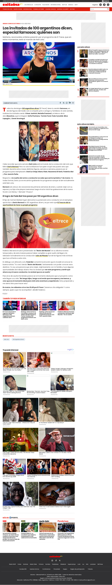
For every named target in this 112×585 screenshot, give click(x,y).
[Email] (73, 103)
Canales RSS (22, 569)
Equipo (65, 569)
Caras (19, 564)
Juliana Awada (50, 9)
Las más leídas (83, 47)
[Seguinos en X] (108, 4)
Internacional (56, 5)
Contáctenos (46, 569)
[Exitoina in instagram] (100, 4)
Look (79, 564)
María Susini (18, 9)
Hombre (47, 564)
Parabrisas (55, 564)
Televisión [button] (45, 5)
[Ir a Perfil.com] (105, 1)
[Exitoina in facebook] (104, 4)
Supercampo (72, 564)
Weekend (63, 564)
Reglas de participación (77, 569)
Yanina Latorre (38, 9)
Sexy (76, 5)
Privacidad (57, 569)
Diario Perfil (12, 564)
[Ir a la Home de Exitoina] (13, 4)
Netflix (64, 5)
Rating (72, 9)
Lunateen (93, 564)
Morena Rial (27, 9)
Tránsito (90, 569)
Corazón (37, 5)
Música (70, 5)
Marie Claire (33, 564)
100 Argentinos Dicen (18, 339)
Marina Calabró (63, 9)
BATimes (100, 564)
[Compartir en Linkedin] (70, 103)
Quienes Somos (34, 569)
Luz (83, 564)
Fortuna (41, 564)
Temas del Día (7, 9)
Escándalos (29, 5)
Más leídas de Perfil (85, 124)
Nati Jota (6, 339)
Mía (87, 564)
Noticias (25, 564)
